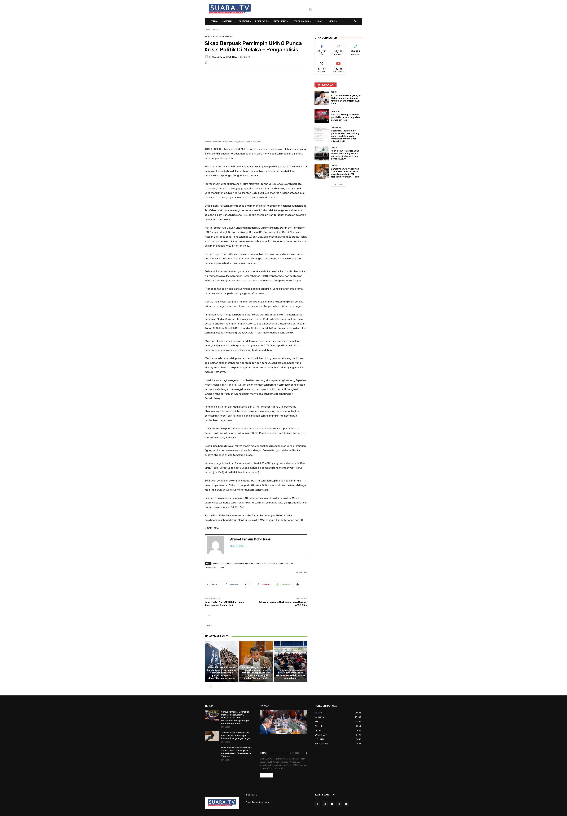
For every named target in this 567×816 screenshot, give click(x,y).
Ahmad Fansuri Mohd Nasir (225, 57)
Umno (221, 567)
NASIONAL (216, 29)
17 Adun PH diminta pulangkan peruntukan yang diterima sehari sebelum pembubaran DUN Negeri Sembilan (283, 743)
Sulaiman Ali (211, 567)
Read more (266, 775)
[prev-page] (206, 686)
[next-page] (211, 686)
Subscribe (338, 62)
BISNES (334, 147)
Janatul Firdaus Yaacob (278, 753)
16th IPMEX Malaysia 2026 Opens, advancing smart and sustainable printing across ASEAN (345, 154)
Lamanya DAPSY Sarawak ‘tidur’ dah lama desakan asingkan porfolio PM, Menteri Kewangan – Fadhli (345, 172)
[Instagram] (325, 804)
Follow (338, 45)
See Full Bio (237, 546)
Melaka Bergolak (276, 563)
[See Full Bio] (246, 546)
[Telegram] (332, 804)
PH (287, 563)
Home (207, 29)
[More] (298, 584)
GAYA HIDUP (335, 111)
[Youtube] (346, 804)
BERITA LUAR (336, 127)
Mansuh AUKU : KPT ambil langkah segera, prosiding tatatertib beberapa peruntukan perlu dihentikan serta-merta (221, 672)
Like (322, 45)
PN (292, 563)
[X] (339, 804)
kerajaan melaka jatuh (243, 563)
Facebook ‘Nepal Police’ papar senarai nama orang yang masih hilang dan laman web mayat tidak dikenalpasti (345, 136)
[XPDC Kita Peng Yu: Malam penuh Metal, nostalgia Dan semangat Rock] (322, 116)
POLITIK (220, 37)
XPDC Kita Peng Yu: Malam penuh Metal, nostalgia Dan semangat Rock (345, 117)
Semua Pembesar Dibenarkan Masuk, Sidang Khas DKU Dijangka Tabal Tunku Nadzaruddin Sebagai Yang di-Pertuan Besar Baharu (235, 718)
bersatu (216, 563)
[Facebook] (317, 804)
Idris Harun (227, 563)
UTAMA (229, 37)
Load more (337, 184)
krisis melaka (261, 563)
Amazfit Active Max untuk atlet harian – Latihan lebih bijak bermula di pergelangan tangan (236, 735)
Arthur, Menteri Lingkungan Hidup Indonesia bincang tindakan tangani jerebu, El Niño (346, 99)
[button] (355, 21)
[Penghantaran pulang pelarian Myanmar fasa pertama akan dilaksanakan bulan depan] (290, 661)
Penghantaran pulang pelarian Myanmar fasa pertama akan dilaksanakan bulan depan (291, 674)
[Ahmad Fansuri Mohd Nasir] (207, 57)
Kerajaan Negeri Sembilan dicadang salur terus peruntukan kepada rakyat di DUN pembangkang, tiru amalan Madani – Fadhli (256, 672)
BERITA (221, 664)
